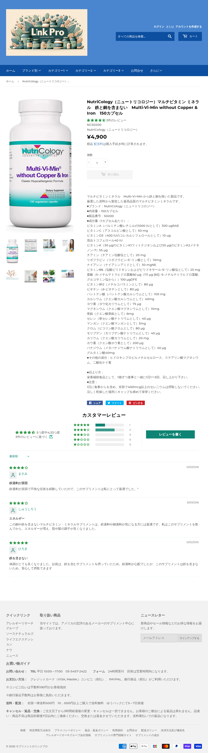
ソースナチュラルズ (20, 634)
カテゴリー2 (84, 70)
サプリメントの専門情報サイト (113, 735)
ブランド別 (30, 70)
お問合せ (137, 70)
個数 (90, 155)
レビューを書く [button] (170, 434)
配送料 (98, 144)
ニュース (12, 656)
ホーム (10, 70)
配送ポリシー (149, 730)
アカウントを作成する (189, 26)
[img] (18, 468)
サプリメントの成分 (147, 735)
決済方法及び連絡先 (173, 730)
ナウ (9, 650)
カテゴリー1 (56, 70)
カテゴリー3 (112, 70)
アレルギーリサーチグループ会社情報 (68, 735)
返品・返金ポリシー (96, 730)
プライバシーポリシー (67, 730)
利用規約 (117, 730)
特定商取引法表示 (40, 730)
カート (193, 36)
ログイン (159, 26)
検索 (23, 730)
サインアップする (189, 638)
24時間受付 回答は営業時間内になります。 (128, 671)
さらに (154, 70)
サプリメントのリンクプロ (32, 746)
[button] (96, 120)
